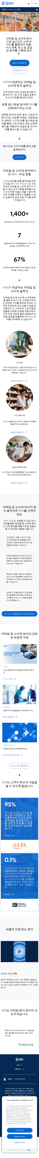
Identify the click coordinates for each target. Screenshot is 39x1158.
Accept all (20, 1130)
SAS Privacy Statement (12, 1150)
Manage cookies (19, 1142)
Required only (19, 1136)
